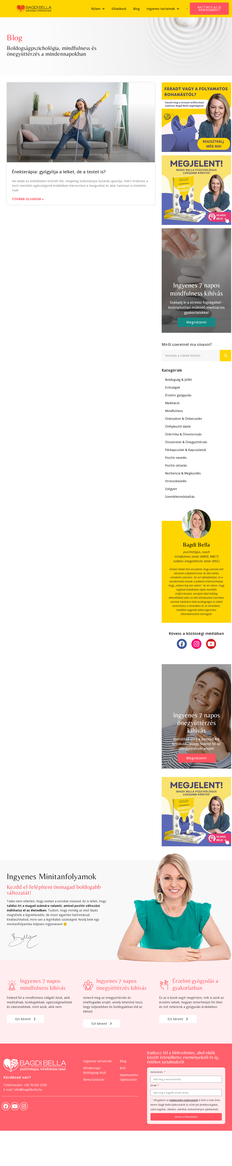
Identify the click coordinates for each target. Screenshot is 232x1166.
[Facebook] (182, 644)
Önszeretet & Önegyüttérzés (186, 442)
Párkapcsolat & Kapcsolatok (185, 450)
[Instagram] (196, 644)
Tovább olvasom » (28, 199)
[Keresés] (225, 355)
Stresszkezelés (175, 481)
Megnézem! (196, 322)
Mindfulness (174, 411)
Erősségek (172, 387)
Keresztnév (156, 1072)
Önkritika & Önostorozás (183, 434)
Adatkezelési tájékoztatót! (183, 1100)
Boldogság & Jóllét (178, 380)
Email (153, 1085)
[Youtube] (211, 644)
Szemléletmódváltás (180, 497)
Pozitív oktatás (176, 465)
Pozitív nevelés (176, 458)
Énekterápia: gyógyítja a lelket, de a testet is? (59, 172)
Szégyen (171, 489)
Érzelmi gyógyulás (178, 395)
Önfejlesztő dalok (178, 426)
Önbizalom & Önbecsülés (183, 419)
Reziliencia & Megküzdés (183, 473)
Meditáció (172, 403)
